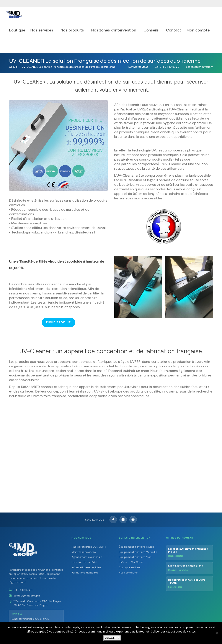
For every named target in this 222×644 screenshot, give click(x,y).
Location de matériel (84, 562)
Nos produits (72, 30)
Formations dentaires (85, 572)
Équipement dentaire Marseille (138, 552)
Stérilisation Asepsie (32, 461)
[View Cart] (11, 45)
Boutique (17, 30)
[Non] (216, 633)
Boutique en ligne (129, 567)
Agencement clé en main (87, 557)
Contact (173, 30)
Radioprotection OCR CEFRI (89, 547)
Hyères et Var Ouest (131, 562)
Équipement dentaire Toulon (136, 547)
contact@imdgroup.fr (26, 595)
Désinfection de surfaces (32, 459)
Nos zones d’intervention (114, 30)
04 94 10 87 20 (23, 590)
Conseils (152, 30)
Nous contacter (128, 572)
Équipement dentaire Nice (135, 557)
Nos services (42, 30)
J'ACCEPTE (112, 638)
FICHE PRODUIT (58, 322)
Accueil (13, 67)
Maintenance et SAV (84, 552)
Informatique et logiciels (86, 567)
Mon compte (198, 30)
